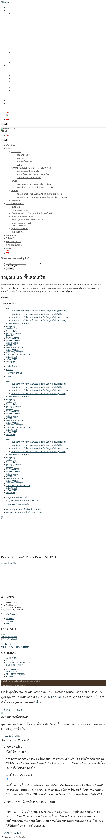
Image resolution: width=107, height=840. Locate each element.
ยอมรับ (19, 710)
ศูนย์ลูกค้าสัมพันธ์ (19, 90)
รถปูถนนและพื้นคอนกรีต (28, 33)
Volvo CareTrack (18, 88)
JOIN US (6, 644)
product (9, 336)
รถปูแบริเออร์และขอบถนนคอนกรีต (33, 36)
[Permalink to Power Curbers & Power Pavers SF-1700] (25, 551)
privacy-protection (13, 333)
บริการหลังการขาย (15, 65)
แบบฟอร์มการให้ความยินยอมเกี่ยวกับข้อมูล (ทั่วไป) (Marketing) (39, 311)
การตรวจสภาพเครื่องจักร (23, 78)
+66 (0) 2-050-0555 (9, 636)
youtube (9, 621)
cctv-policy (10, 326)
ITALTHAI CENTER (15, 674)
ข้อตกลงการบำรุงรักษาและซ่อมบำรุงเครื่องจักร (33, 75)
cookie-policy (11, 329)
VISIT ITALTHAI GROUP (15, 646)
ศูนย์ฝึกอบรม (17, 94)
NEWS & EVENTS (14, 347)
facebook (10, 618)
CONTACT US (13, 345)
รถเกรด (20, 20)
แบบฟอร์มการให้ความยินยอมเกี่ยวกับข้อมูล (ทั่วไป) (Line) (37, 314)
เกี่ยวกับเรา (11, 7)
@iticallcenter (12, 639)
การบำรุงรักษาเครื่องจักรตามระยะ (27, 82)
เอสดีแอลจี (16, 13)
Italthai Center (12, 343)
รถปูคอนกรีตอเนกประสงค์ (29, 39)
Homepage (10, 361)
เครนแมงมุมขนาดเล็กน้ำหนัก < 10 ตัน (34, 46)
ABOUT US (11, 359)
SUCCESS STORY (14, 352)
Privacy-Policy (12, 331)
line (7, 623)
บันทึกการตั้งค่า (12, 832)
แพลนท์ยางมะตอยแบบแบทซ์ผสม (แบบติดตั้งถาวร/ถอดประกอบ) (45, 59)
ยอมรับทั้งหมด (12, 736)
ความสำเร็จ (11, 97)
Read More (12, 563)
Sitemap (22, 685)
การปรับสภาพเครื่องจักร (22, 85)
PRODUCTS (11, 357)
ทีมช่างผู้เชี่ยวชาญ (19, 72)
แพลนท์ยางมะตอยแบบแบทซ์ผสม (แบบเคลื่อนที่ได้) (39, 56)
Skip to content (7, 2)
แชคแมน (15, 62)
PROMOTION (12, 338)
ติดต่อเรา (10, 110)
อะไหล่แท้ (15, 69)
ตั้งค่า (39, 702)
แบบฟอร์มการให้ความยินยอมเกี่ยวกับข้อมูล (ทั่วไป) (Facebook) (39, 317)
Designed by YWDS (31, 681)
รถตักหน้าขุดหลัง (24, 23)
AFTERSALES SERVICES (18, 354)
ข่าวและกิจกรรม (13, 103)
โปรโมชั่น (10, 100)
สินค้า (9, 10)
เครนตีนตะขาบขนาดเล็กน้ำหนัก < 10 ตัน (35, 49)
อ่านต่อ (4, 563)
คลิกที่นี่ (56, 697)
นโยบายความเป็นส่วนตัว (17, 324)
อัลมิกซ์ (14, 52)
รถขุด (19, 26)
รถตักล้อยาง (22, 17)
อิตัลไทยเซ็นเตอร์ (14, 107)
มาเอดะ (15, 43)
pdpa (8, 308)
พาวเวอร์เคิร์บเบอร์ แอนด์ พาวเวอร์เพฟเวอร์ (31, 30)
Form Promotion (13, 340)
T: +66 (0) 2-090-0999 (10, 614)
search (4, 124)
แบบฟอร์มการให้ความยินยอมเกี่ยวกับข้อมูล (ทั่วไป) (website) (38, 320)
